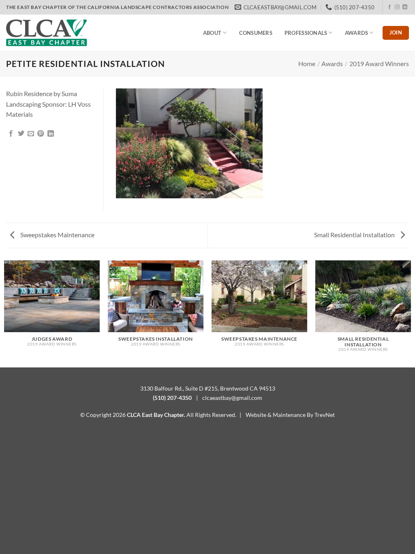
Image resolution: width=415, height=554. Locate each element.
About (212, 33)
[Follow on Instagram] (397, 7)
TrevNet (324, 414)
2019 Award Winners (379, 63)
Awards (356, 33)
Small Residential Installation (355, 234)
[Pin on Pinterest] (40, 133)
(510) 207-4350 (172, 397)
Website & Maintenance (276, 414)
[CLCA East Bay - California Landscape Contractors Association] (46, 32)
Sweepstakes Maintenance (56, 234)
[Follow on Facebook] (389, 7)
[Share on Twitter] (21, 133)
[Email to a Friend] (31, 133)
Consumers (255, 33)
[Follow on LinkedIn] (404, 7)
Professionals (306, 33)
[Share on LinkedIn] (50, 133)
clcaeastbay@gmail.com (232, 397)
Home (306, 63)
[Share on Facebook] (11, 133)
